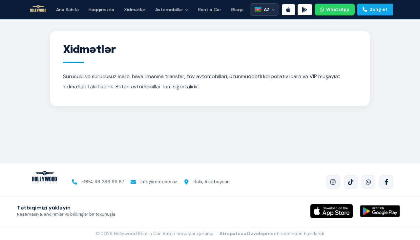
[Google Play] (305, 9)
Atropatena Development (249, 233)
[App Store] (288, 9)
